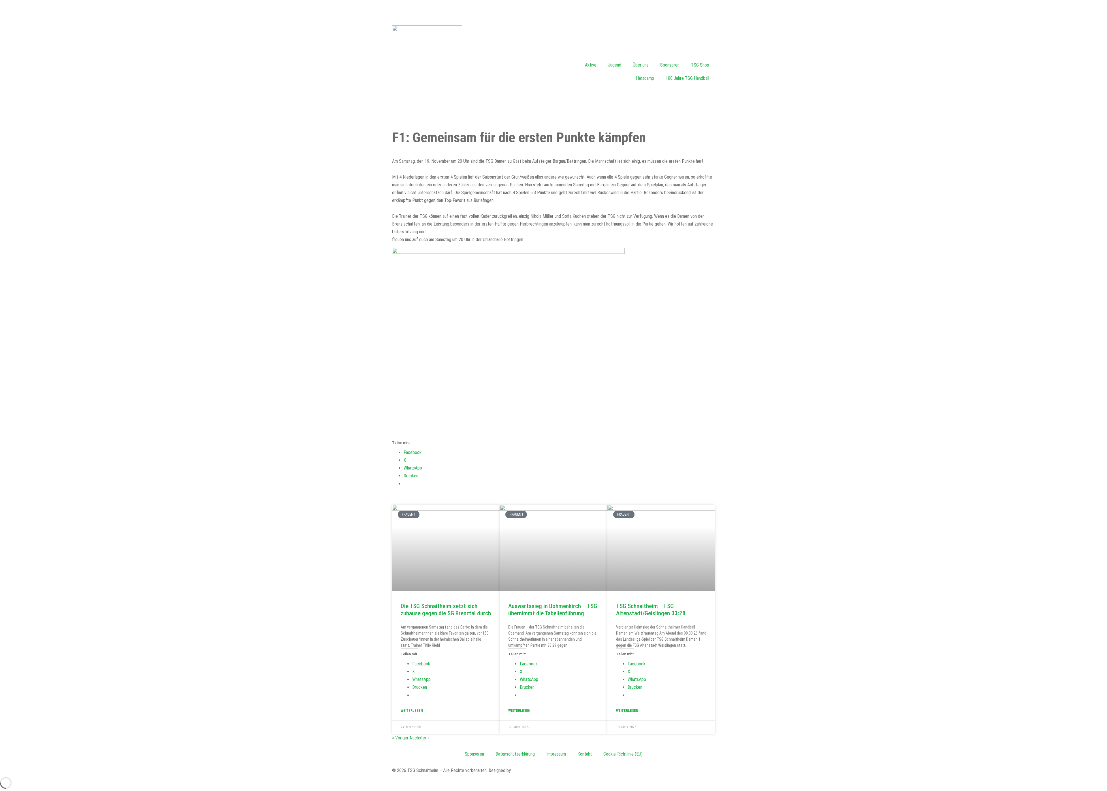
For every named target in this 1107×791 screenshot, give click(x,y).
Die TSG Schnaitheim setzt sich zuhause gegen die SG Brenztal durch (446, 610)
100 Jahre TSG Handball (687, 78)
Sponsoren (669, 65)
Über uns (641, 65)
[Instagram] (561, 10)
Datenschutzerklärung (515, 754)
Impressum (556, 754)
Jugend (614, 65)
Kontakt (584, 754)
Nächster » (420, 738)
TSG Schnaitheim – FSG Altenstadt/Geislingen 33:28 (651, 610)
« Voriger (400, 738)
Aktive (590, 65)
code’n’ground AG (527, 770)
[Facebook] (10, 10)
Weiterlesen (412, 711)
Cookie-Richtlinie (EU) (623, 754)
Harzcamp (645, 78)
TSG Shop (700, 65)
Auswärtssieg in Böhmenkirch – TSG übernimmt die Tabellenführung (552, 610)
